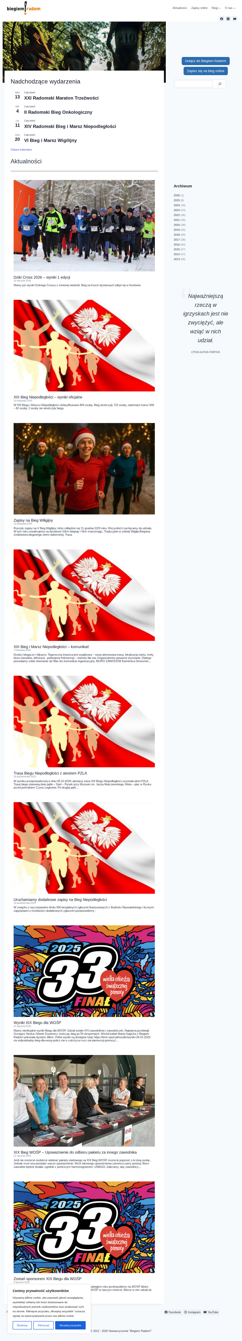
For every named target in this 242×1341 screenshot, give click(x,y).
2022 (177, 215)
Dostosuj (22, 1325)
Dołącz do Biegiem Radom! (205, 61)
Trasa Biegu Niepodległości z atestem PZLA (50, 773)
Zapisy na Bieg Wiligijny (33, 520)
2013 (177, 259)
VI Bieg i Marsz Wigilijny (50, 140)
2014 (177, 254)
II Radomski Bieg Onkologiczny (58, 112)
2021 (177, 219)
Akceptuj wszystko (70, 1325)
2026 (177, 195)
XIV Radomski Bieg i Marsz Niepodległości (70, 126)
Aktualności (180, 7)
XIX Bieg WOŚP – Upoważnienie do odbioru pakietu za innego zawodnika (75, 1152)
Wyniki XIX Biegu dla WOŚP (37, 1023)
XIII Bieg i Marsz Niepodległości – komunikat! (51, 647)
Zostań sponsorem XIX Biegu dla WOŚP (47, 1279)
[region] (49, 1309)
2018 (177, 234)
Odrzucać (43, 1325)
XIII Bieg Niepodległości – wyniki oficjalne (48, 397)
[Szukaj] (220, 83)
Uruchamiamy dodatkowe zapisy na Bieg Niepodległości (60, 900)
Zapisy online (199, 7)
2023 (177, 210)
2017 (177, 239)
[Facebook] (221, 19)
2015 (177, 249)
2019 (177, 229)
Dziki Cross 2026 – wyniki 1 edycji (42, 277)
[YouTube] (234, 19)
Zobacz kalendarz (21, 149)
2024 (177, 205)
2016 (177, 244)
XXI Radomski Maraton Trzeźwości (61, 98)
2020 (177, 224)
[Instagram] (228, 19)
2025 (177, 200)
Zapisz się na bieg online (205, 71)
